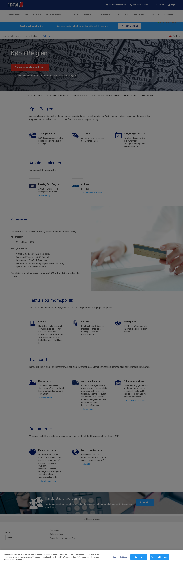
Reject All (139, 557)
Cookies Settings (120, 557)
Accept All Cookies (159, 557)
